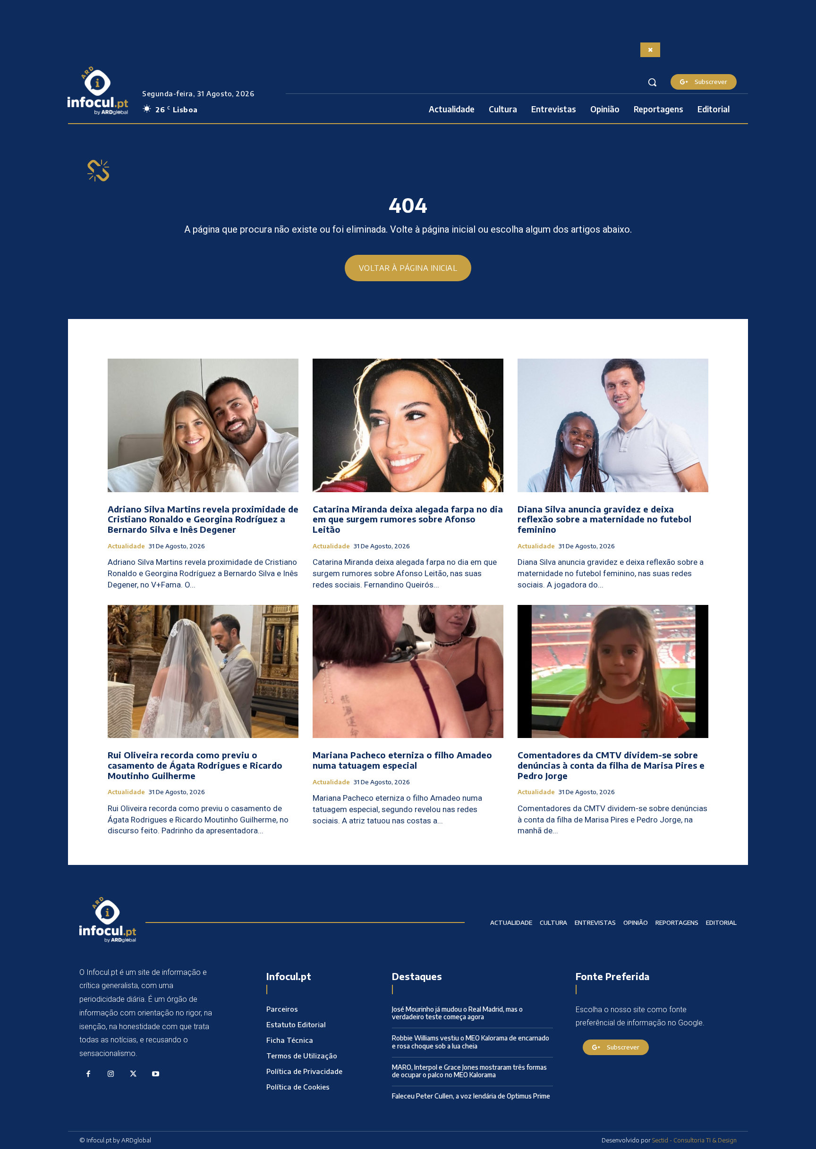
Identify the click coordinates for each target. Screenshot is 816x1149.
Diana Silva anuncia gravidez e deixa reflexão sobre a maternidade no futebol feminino (604, 519)
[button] (652, 82)
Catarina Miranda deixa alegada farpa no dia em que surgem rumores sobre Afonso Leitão (408, 519)
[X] (133, 1074)
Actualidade (126, 546)
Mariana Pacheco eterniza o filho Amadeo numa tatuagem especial (402, 760)
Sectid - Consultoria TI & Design (694, 1140)
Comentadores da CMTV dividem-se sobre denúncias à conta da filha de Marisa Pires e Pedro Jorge (611, 764)
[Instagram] (111, 1074)
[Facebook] (88, 1074)
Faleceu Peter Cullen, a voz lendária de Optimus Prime (471, 1096)
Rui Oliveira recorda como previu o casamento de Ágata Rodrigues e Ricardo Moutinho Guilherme (195, 764)
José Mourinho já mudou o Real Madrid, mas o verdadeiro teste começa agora (457, 1013)
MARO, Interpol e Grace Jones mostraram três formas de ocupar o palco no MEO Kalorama (469, 1071)
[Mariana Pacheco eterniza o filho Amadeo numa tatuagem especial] (408, 671)
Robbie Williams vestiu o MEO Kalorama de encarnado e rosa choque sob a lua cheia (470, 1042)
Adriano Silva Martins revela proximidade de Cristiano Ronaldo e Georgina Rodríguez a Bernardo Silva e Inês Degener (203, 519)
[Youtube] (156, 1074)
